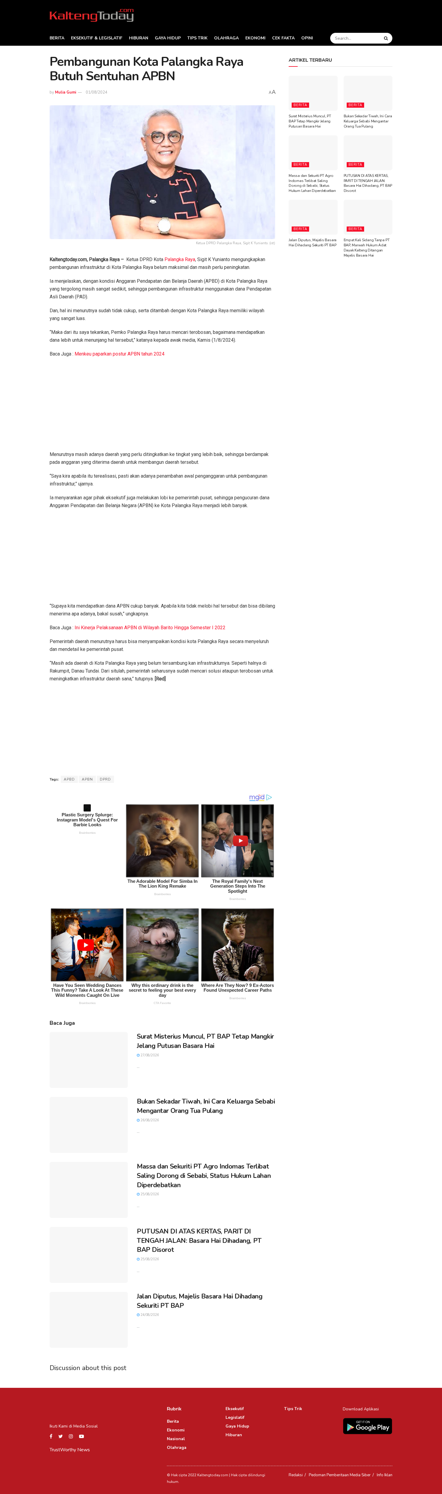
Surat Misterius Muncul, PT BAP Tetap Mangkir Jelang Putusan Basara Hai (205, 1041)
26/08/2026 (149, 1120)
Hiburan (138, 38)
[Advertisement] (162, 406)
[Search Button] (386, 38)
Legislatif (235, 1417)
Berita (57, 38)
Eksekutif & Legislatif (96, 38)
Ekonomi (255, 38)
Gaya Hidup (168, 38)
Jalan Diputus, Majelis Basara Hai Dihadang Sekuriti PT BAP (312, 243)
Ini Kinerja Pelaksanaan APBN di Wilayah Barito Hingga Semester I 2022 (150, 627)
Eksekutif (235, 1409)
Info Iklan (384, 1475)
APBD (69, 779)
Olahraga (226, 38)
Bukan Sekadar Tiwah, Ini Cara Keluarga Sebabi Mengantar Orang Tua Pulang (206, 1106)
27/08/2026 (149, 1055)
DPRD (105, 779)
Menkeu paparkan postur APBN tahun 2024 (119, 354)
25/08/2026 (149, 1194)
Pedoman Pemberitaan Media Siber (340, 1475)
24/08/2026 (149, 1315)
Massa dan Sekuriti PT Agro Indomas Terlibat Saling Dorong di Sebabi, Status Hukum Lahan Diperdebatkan (204, 1176)
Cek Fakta (283, 38)
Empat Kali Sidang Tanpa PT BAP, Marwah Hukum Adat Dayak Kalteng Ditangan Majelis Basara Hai (367, 247)
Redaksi (296, 1475)
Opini (307, 38)
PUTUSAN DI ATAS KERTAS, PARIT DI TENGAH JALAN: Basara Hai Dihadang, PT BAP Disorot (199, 1241)
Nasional (176, 1439)
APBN (87, 779)
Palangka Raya (179, 259)
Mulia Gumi (65, 92)
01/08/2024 (96, 92)
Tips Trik (197, 38)
